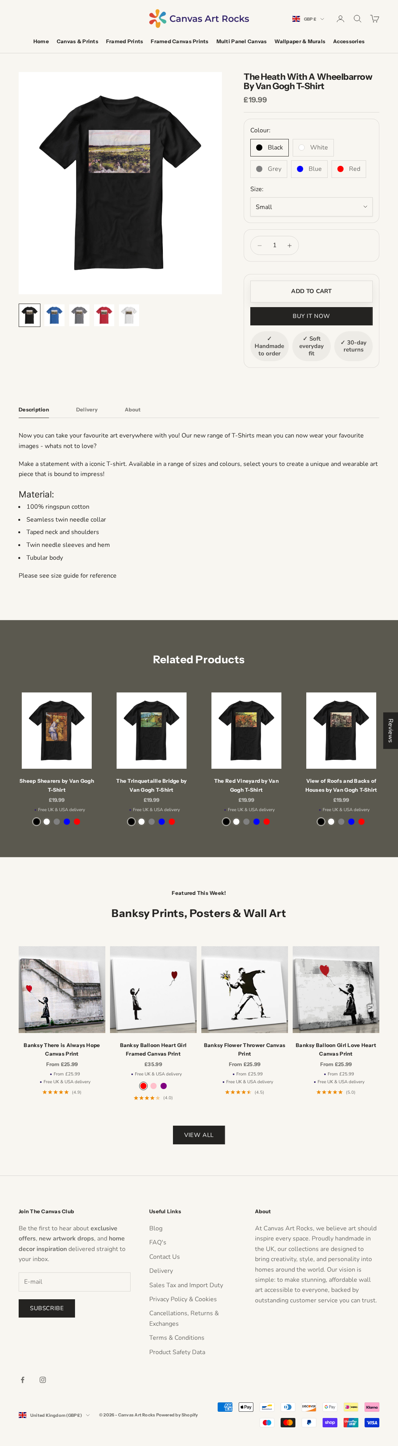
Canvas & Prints (77, 41)
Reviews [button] (390, 731)
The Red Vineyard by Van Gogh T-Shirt (246, 785)
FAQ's (157, 1242)
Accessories (349, 41)
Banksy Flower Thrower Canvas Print (244, 1049)
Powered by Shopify (177, 1415)
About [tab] (133, 409)
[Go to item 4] (104, 315)
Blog (155, 1228)
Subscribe (47, 1308)
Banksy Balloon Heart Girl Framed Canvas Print (153, 1049)
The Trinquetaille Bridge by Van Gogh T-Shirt (151, 785)
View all (199, 1135)
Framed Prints (124, 41)
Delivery (161, 1271)
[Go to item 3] (79, 315)
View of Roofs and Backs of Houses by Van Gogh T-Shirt (341, 785)
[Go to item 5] (129, 315)
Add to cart (311, 291)
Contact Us (164, 1257)
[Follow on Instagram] (43, 1380)
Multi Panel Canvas (241, 41)
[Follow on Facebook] (22, 1380)
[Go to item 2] (54, 315)
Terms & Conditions (176, 1338)
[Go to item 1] (29, 315)
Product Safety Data (177, 1352)
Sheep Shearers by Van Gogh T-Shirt (56, 785)
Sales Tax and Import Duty (186, 1285)
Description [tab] (34, 409)
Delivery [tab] (87, 409)
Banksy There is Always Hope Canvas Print (62, 1049)
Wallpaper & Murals (299, 41)
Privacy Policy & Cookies (183, 1299)
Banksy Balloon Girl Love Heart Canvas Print (336, 1049)
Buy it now (311, 316)
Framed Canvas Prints (179, 41)
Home (41, 41)
